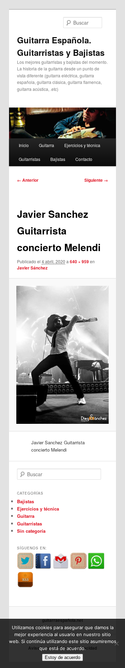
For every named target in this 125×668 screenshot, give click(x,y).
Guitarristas (29, 159)
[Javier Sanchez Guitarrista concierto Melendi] (62, 355)
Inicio (24, 145)
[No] (116, 643)
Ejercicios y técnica (82, 145)
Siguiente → (96, 180)
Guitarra (46, 145)
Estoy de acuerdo (62, 657)
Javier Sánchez (32, 268)
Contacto (83, 159)
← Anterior (28, 180)
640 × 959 (79, 261)
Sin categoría (31, 531)
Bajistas (57, 159)
